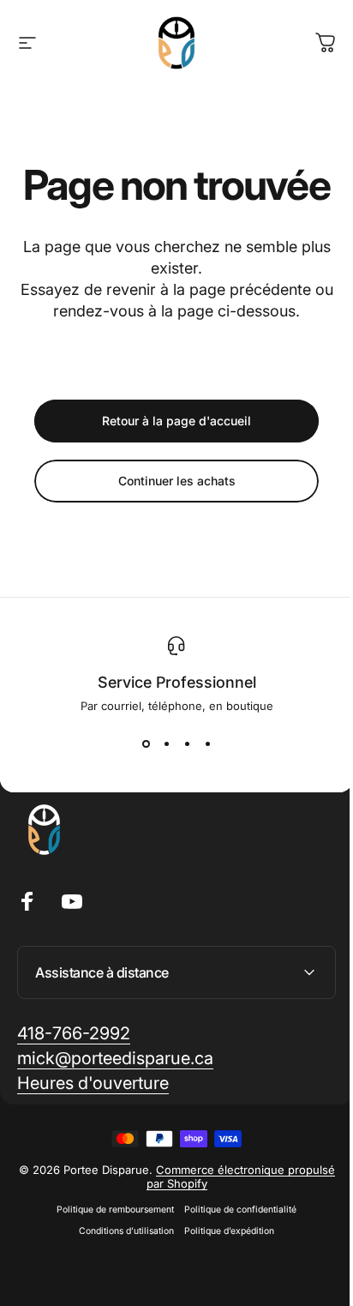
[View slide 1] (145, 743)
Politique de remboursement (109, 1255)
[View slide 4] (207, 743)
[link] (73, 1079)
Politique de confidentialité (234, 1255)
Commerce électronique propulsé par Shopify (209, 1222)
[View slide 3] (186, 743)
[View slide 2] (166, 743)
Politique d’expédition (223, 1276)
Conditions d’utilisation (120, 1276)
